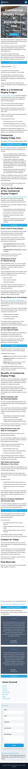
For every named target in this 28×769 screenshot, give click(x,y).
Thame (10, 604)
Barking (23, 604)
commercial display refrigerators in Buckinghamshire (15, 196)
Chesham (4, 687)
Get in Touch (14, 510)
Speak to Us (14, 345)
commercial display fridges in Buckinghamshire (13, 300)
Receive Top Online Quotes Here (14, 607)
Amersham (4, 690)
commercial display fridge (7, 95)
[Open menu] (26, 2)
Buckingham (5, 694)
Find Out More (14, 225)
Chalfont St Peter (6, 698)
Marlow (4, 696)
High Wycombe (5, 692)
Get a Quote (13, 34)
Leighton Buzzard (17, 604)
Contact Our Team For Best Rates (14, 144)
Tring (7, 604)
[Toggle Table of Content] (13, 67)
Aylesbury (3, 604)
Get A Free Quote (14, 676)
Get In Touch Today (14, 62)
